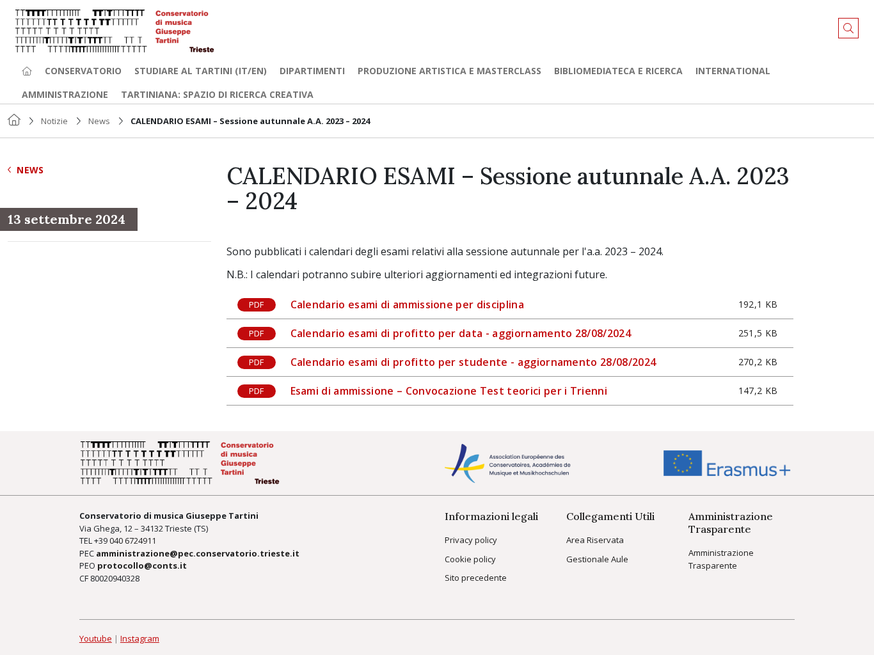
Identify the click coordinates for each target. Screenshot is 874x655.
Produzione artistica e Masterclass (449, 71)
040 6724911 (132, 540)
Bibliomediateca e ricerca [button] (618, 71)
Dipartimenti (312, 71)
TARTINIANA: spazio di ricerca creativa (217, 94)
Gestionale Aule (597, 559)
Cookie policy (470, 559)
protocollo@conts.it (142, 565)
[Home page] (26, 70)
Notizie (54, 121)
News (99, 121)
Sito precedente (476, 577)
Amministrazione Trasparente (721, 559)
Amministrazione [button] (65, 94)
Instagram (139, 638)
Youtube (95, 638)
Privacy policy (471, 540)
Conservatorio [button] (83, 71)
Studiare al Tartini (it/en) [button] (200, 71)
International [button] (732, 71)
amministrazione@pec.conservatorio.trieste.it (197, 553)
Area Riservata (595, 540)
